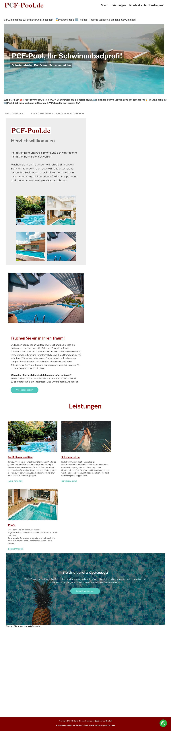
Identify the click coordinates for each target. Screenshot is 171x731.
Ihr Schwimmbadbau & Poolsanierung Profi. (58, 113)
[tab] (15, 113)
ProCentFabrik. (15, 113)
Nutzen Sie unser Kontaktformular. (23, 626)
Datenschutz (100, 721)
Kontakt (109, 721)
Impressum (91, 721)
